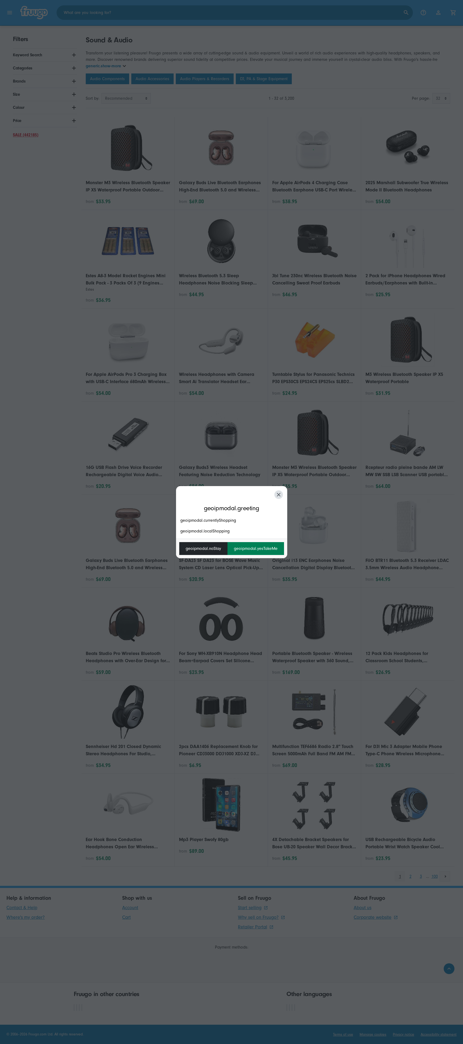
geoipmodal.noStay (203, 548)
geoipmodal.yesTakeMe (256, 548)
